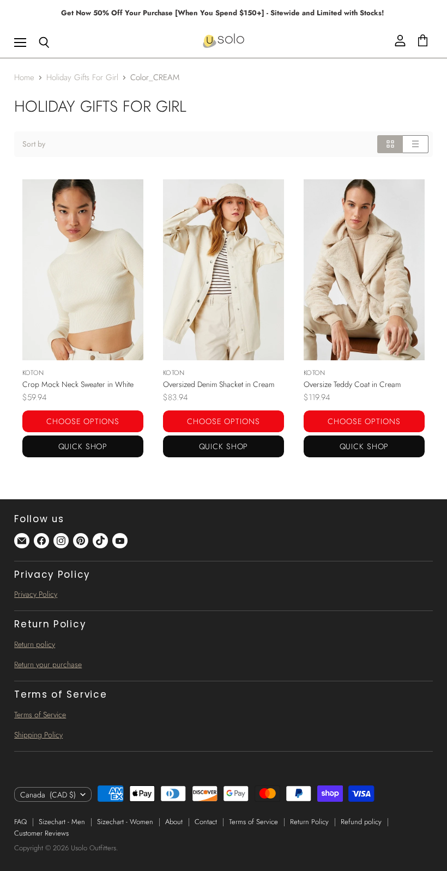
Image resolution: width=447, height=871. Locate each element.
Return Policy (309, 821)
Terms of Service (40, 714)
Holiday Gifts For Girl (82, 77)
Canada (48, 794)
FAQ (20, 821)
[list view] (415, 144)
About (174, 821)
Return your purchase (48, 664)
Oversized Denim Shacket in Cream (218, 384)
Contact (206, 821)
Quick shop (83, 446)
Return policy (34, 644)
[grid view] (390, 144)
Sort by (33, 144)
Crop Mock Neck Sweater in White (78, 384)
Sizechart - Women (125, 821)
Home (24, 77)
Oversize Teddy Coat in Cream (352, 384)
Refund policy (361, 821)
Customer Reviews (41, 833)
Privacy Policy (35, 594)
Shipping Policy (38, 734)
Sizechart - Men (62, 821)
